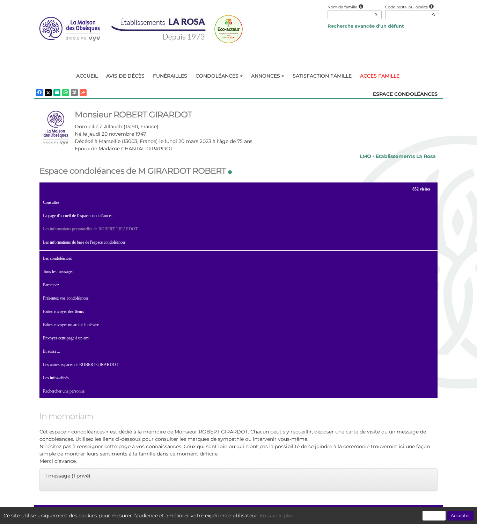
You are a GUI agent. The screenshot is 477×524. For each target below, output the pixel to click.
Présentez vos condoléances (66, 298)
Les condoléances (57, 258)
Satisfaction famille (322, 76)
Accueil (87, 76)
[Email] (56, 92)
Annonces (265, 76)
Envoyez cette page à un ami (66, 338)
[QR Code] (74, 92)
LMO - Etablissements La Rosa (398, 156)
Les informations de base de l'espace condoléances (84, 242)
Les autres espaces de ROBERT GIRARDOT (80, 364)
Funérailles (170, 76)
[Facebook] (39, 92)
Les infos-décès (56, 377)
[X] (48, 92)
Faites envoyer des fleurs (63, 311)
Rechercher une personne (64, 391)
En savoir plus (277, 515)
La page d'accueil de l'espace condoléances (77, 215)
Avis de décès (125, 76)
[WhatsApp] (65, 92)
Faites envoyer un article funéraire (71, 324)
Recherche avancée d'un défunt (366, 26)
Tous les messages (58, 271)
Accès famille (379, 76)
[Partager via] (83, 92)
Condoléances (217, 76)
